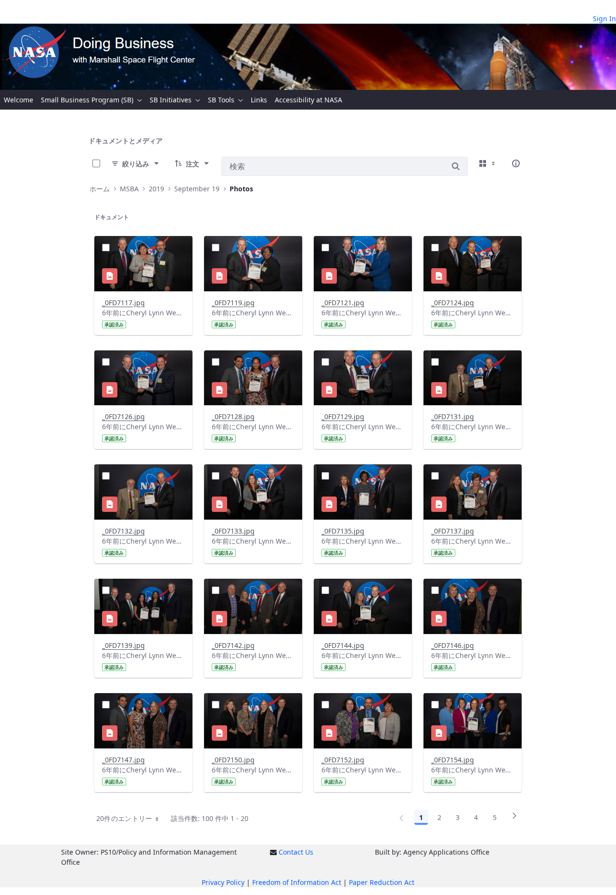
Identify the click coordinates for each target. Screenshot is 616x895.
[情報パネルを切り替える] (516, 163)
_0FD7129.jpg (342, 416)
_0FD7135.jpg (342, 530)
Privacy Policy (223, 882)
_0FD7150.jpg (233, 759)
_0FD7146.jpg (452, 645)
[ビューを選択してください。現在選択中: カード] (487, 163)
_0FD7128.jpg (233, 416)
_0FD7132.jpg (123, 530)
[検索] (455, 166)
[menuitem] (18, 100)
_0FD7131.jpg (452, 416)
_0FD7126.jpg (123, 416)
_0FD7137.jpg (452, 530)
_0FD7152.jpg (342, 759)
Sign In (604, 18)
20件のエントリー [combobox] (124, 818)
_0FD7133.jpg (233, 530)
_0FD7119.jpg (233, 302)
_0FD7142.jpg (233, 645)
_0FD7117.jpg (123, 302)
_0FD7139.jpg (123, 645)
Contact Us (296, 852)
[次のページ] (514, 819)
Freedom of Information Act (296, 882)
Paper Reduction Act (381, 882)
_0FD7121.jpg (342, 302)
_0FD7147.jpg (123, 759)
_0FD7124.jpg (452, 302)
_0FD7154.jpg (452, 759)
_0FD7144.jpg (342, 645)
